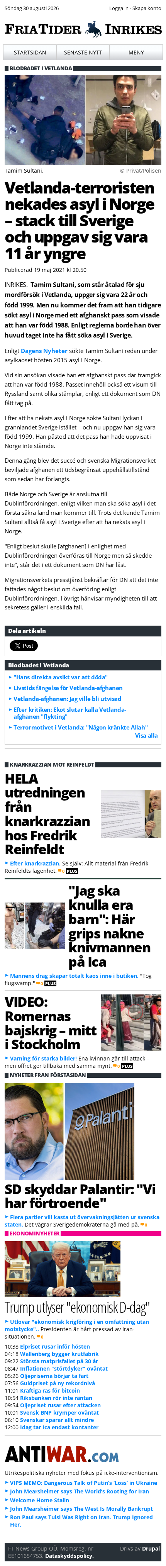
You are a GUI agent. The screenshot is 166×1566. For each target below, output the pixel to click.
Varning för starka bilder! (43, 1058)
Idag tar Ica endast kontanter (59, 1427)
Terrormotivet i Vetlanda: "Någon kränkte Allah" (80, 727)
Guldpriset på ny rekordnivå (57, 1383)
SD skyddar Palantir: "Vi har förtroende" (80, 1195)
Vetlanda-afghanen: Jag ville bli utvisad (67, 698)
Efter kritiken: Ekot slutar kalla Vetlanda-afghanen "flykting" (70, 713)
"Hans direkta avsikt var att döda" (61, 677)
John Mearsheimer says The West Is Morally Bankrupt (81, 1508)
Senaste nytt (83, 52)
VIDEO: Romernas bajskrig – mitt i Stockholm (50, 1022)
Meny (136, 52)
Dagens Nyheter (44, 351)
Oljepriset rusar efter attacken (60, 1405)
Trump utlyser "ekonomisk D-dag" (77, 1306)
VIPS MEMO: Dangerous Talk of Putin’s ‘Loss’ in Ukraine (83, 1482)
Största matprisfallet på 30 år (59, 1361)
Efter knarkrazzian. (35, 863)
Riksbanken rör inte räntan (56, 1397)
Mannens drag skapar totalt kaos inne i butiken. (74, 975)
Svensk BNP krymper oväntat (59, 1412)
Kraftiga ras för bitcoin (50, 1390)
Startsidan (30, 52)
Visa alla (146, 735)
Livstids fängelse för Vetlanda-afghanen (68, 688)
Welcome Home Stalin (39, 1500)
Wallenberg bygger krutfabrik (59, 1353)
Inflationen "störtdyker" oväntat (64, 1368)
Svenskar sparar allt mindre (57, 1419)
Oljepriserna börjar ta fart (54, 1375)
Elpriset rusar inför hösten (55, 1346)
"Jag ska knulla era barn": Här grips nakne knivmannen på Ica (109, 925)
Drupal (151, 1548)
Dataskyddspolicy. (69, 1555)
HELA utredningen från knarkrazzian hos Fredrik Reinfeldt (47, 814)
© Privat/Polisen (140, 170)
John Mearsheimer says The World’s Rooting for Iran (79, 1491)
